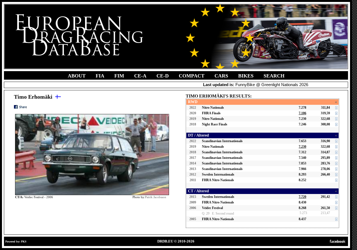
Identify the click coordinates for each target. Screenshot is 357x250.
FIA (100, 76)
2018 (192, 124)
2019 (192, 119)
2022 (192, 108)
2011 (193, 180)
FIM (119, 76)
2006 (192, 208)
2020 (192, 113)
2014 (192, 163)
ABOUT (77, 76)
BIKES (246, 76)
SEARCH (274, 76)
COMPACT (191, 76)
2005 (192, 219)
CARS (221, 76)
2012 (192, 174)
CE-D (162, 76)
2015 (192, 197)
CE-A (140, 76)
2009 (192, 202)
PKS (23, 241)
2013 (192, 169)
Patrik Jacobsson (155, 197)
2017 (192, 158)
